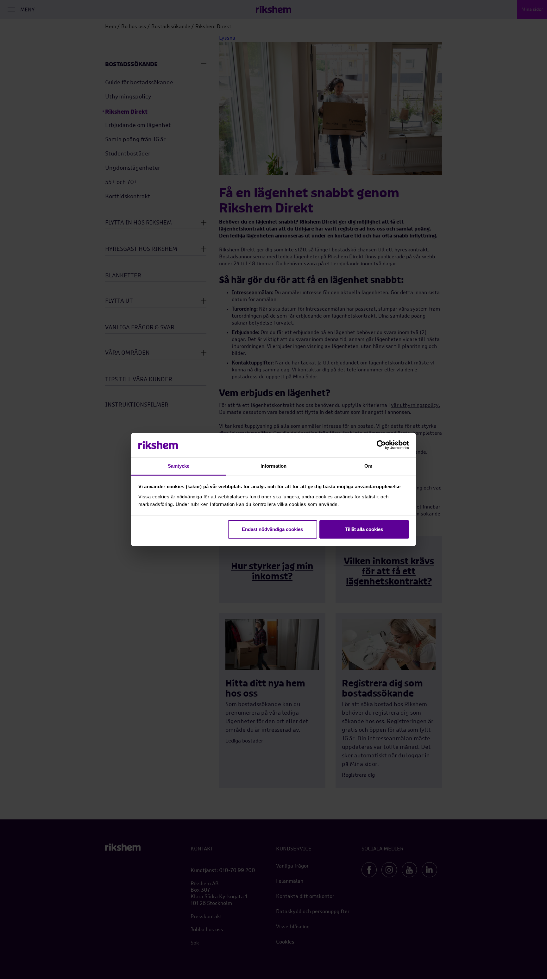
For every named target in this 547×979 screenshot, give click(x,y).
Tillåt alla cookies (364, 529)
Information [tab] (273, 466)
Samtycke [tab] (179, 466)
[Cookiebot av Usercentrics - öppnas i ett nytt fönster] (381, 445)
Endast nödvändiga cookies (272, 529)
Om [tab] (368, 466)
